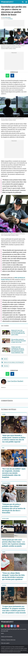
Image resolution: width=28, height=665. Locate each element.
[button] (22, 2)
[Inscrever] (18, 626)
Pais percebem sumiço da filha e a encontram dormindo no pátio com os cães (18, 341)
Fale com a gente (5, 643)
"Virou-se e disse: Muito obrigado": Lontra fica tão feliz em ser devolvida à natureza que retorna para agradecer (13, 576)
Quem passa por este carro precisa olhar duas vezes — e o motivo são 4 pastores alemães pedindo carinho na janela (13, 543)
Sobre (2, 633)
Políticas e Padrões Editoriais (8, 639)
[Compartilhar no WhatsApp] (7, 75)
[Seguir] (8, 626)
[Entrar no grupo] (2, 626)
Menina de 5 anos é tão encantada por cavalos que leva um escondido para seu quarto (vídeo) (18, 332)
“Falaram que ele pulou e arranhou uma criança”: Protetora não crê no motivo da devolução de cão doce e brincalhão (13, 508)
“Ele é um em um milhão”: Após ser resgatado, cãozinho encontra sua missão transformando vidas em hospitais (13, 473)
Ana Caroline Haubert (7, 17)
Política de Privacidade (6, 636)
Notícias (11, 18)
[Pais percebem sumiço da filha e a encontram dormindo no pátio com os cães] (6, 340)
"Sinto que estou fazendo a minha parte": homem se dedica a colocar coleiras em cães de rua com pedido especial (13, 438)
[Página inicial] (10, 2)
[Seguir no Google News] (5, 626)
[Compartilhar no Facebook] (12, 75)
